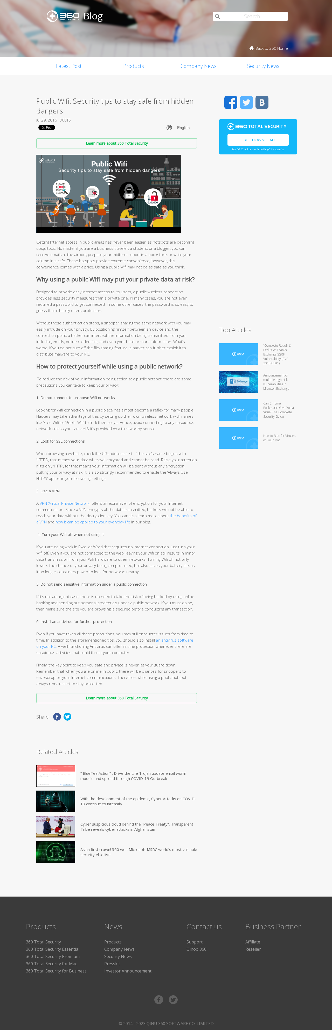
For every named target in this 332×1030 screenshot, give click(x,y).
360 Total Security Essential (52, 949)
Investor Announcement (127, 971)
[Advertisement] (258, 242)
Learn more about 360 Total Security (117, 143)
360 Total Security (43, 942)
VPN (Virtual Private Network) (65, 503)
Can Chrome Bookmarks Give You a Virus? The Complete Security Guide (278, 410)
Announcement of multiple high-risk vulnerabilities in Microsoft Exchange (276, 382)
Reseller (253, 949)
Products (133, 65)
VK (261, 102)
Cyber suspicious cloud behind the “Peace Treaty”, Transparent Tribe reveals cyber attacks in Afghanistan (136, 826)
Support (194, 942)
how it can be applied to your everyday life (92, 521)
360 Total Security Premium (53, 956)
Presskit (112, 964)
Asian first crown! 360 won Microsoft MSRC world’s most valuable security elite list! (138, 852)
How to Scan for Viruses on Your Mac (279, 438)
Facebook (230, 102)
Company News (199, 65)
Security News (263, 65)
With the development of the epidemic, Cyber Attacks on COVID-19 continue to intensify (138, 801)
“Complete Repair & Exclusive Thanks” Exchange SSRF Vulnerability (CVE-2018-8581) (277, 354)
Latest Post (69, 65)
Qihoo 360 (196, 949)
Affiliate (252, 942)
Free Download (258, 139)
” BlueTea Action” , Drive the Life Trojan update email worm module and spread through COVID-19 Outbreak (133, 776)
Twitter (246, 102)
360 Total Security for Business (56, 971)
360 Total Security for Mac (51, 964)
